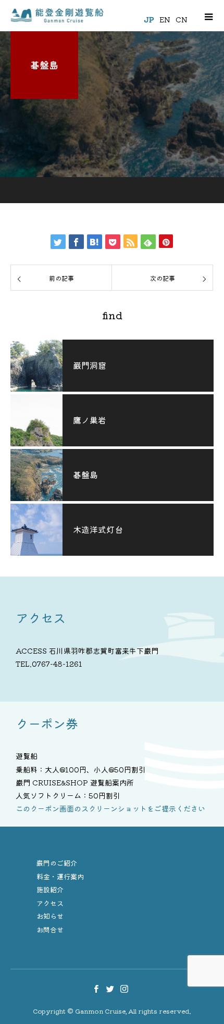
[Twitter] (110, 988)
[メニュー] (208, 15)
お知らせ (50, 916)
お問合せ (50, 929)
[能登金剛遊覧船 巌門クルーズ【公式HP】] (57, 15)
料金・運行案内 (60, 876)
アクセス (50, 903)
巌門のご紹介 (56, 863)
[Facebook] (96, 988)
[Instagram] (124, 988)
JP (149, 19)
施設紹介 (50, 889)
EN (164, 19)
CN (182, 19)
